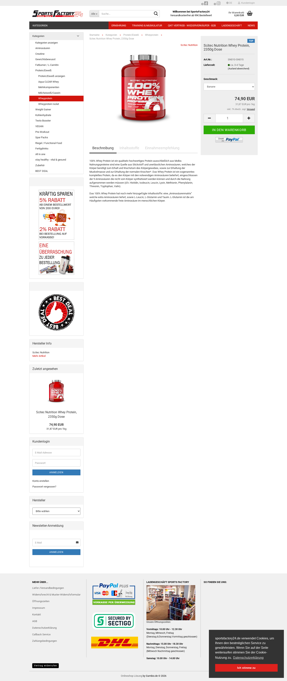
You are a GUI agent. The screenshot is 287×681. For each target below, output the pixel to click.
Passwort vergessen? (44, 486)
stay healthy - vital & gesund (50, 159)
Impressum (38, 607)
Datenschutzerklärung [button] (248, 657)
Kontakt (36, 614)
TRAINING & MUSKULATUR (147, 25)
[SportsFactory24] (58, 13)
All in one (40, 154)
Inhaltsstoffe (129, 148)
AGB (34, 621)
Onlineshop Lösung (131, 675)
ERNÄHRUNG (118, 25)
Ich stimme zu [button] (246, 667)
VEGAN (39, 126)
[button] (229, 3)
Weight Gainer (43, 109)
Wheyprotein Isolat (48, 104)
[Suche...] (156, 13)
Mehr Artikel (39, 355)
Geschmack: (211, 79)
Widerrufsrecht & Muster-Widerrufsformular (56, 594)
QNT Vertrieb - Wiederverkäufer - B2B (192, 25)
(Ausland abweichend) (238, 68)
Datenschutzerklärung (44, 627)
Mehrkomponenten (48, 87)
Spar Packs (41, 137)
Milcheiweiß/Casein (49, 92)
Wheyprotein (45, 98)
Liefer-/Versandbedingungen (48, 587)
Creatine (40, 53)
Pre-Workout (42, 131)
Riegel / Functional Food (48, 143)
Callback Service (41, 634)
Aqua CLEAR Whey (48, 81)
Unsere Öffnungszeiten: (158, 622)
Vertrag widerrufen (45, 665)
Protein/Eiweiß (43, 70)
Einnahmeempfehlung (162, 148)
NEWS (251, 25)
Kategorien (40, 25)
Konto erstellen (40, 480)
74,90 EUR (56, 425)
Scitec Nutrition (189, 45)
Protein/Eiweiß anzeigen (51, 76)
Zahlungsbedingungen (44, 640)
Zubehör (40, 165)
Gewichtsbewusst (45, 59)
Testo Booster (43, 120)
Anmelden (56, 472)
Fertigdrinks (41, 148)
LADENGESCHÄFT (232, 25)
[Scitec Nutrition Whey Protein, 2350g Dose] (143, 87)
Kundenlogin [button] (247, 3)
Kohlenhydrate (43, 115)
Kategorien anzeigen (46, 42)
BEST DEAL (41, 171)
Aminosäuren (42, 48)
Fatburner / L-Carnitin (47, 64)
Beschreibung (103, 148)
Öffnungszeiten (40, 601)
